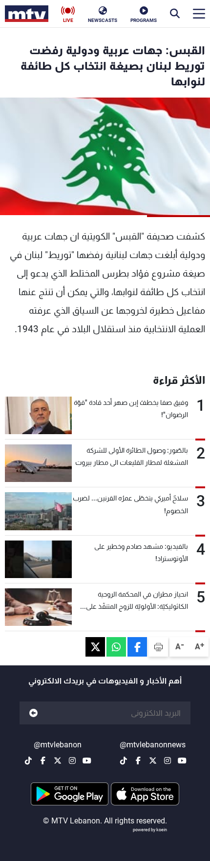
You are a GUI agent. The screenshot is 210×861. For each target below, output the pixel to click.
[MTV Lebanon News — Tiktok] (123, 760)
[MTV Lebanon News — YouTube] (182, 760)
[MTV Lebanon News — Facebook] (138, 760)
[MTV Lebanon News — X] (153, 760)
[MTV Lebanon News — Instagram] (167, 760)
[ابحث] (175, 13)
